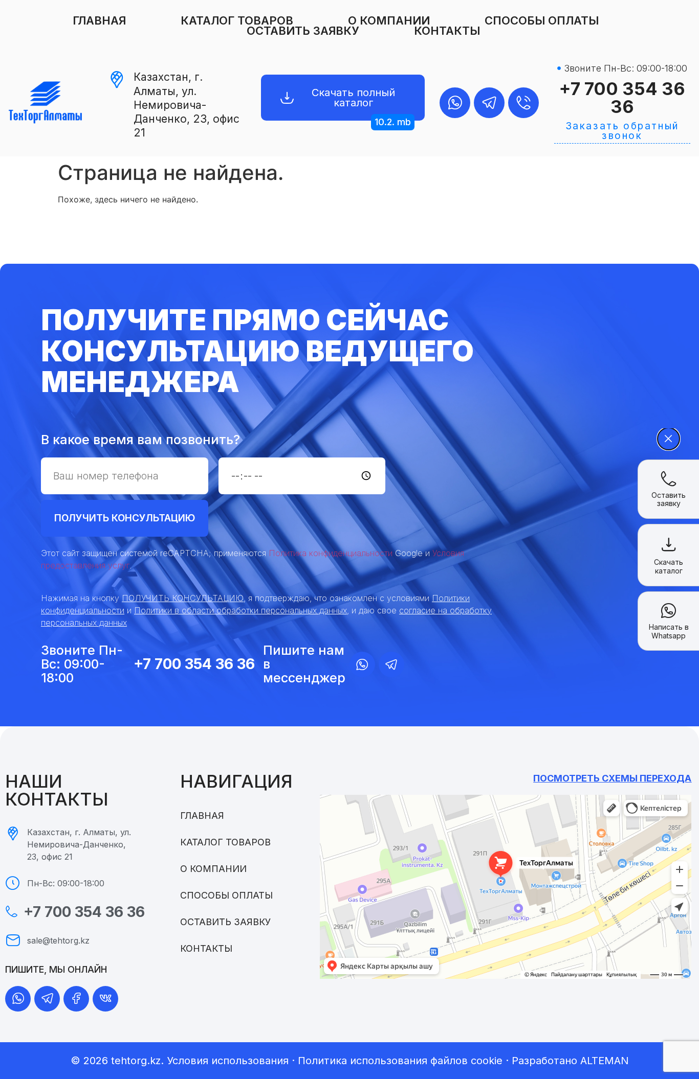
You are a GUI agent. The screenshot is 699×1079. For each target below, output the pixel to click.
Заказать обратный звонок (622, 131)
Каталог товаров (237, 20)
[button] (392, 122)
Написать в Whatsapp (669, 631)
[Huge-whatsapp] (455, 102)
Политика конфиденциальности (330, 553)
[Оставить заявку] (668, 478)
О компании (389, 20)
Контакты (447, 31)
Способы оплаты (542, 20)
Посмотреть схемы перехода (612, 778)
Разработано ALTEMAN (570, 1060)
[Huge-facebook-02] (76, 999)
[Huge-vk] (105, 999)
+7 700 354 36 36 (622, 97)
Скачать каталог (668, 566)
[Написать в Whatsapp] (668, 610)
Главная (99, 20)
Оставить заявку (303, 31)
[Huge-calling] (523, 102)
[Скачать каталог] (669, 544)
